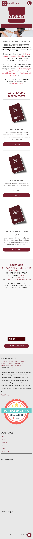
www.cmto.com (17, 83)
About (4, 439)
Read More (5, 395)
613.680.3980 (19, 277)
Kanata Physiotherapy (8, 73)
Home (4, 436)
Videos (4, 449)
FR (16, 20)
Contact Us (5, 452)
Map (23, 275)
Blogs (4, 445)
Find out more (16, 144)
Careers (17, 13)
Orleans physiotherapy (19, 71)
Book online (16, 9)
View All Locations (16, 346)
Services (4, 442)
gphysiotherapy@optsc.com (19, 279)
